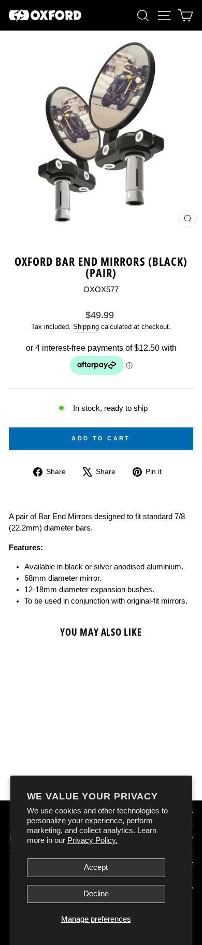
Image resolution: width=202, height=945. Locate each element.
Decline (96, 894)
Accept (96, 867)
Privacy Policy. (92, 840)
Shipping (86, 327)
